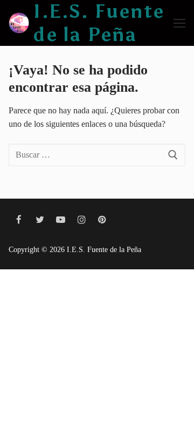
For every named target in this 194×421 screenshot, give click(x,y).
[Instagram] (81, 220)
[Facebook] (19, 220)
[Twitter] (40, 220)
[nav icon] (179, 23)
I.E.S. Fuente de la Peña (98, 23)
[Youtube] (60, 220)
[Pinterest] (102, 220)
